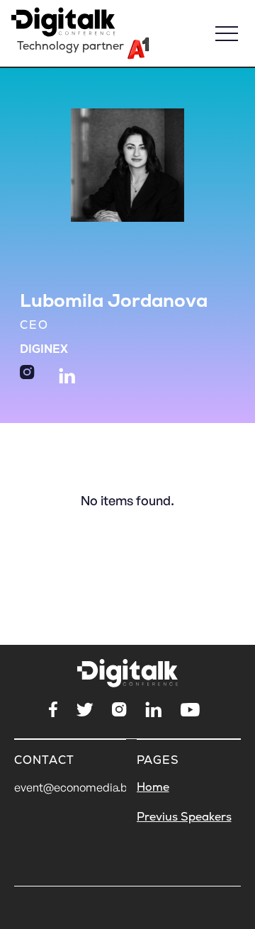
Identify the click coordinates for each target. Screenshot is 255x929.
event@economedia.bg (74, 787)
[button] (227, 33)
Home (153, 787)
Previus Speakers (184, 817)
